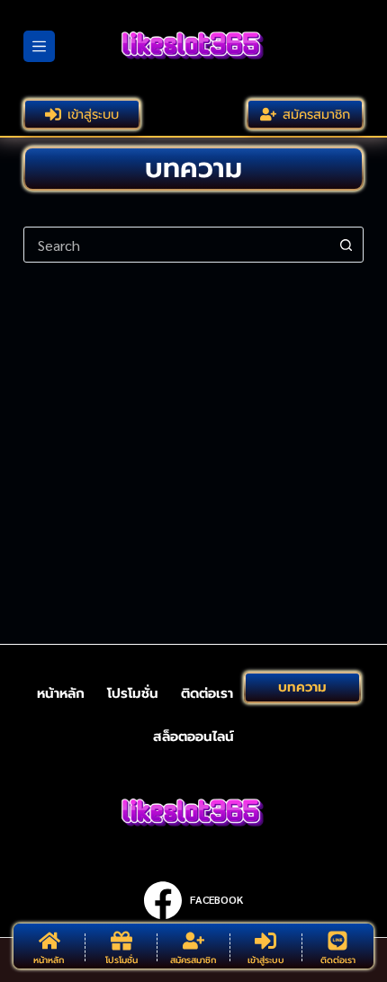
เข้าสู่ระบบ (93, 114)
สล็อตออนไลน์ (193, 737)
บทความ (302, 687)
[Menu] (39, 46)
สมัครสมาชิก (316, 114)
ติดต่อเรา (207, 693)
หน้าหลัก (61, 693)
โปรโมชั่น (132, 693)
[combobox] (176, 245)
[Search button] (345, 245)
